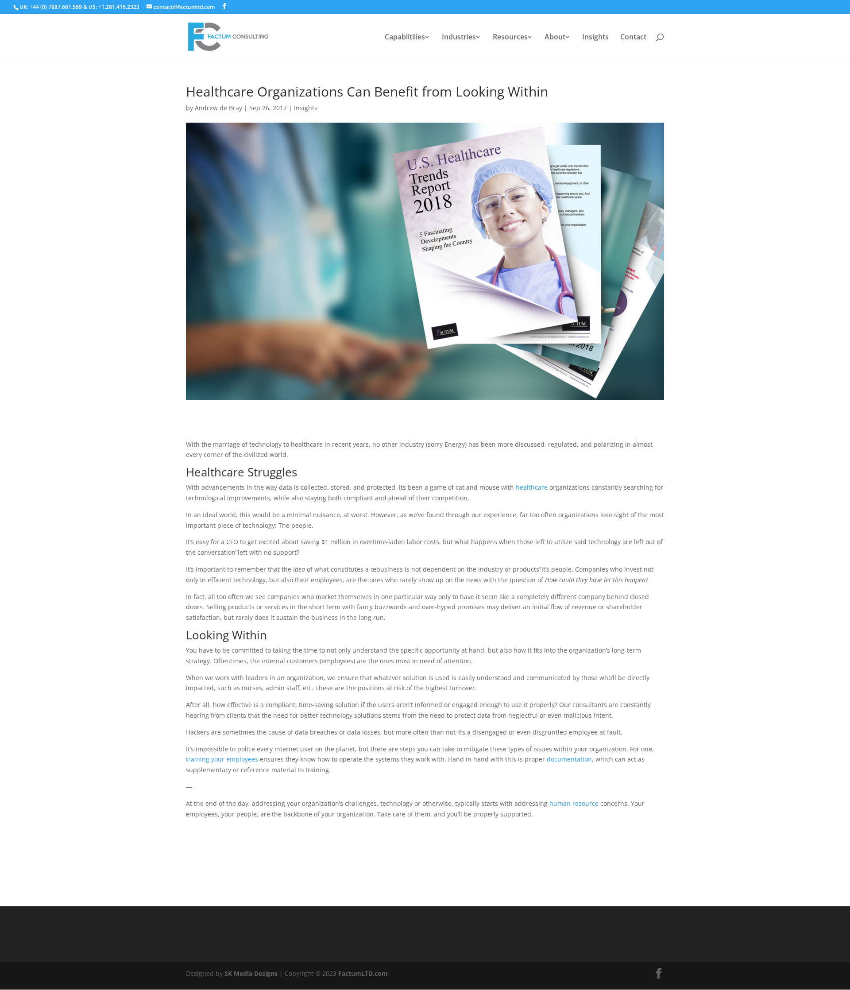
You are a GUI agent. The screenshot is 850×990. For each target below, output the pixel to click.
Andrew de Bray (218, 108)
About (555, 38)
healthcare (532, 487)
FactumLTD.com (363, 973)
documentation (569, 759)
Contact (633, 38)
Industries (459, 38)
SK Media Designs (251, 973)
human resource (574, 803)
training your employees (222, 759)
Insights (595, 38)
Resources (510, 38)
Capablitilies (405, 38)
